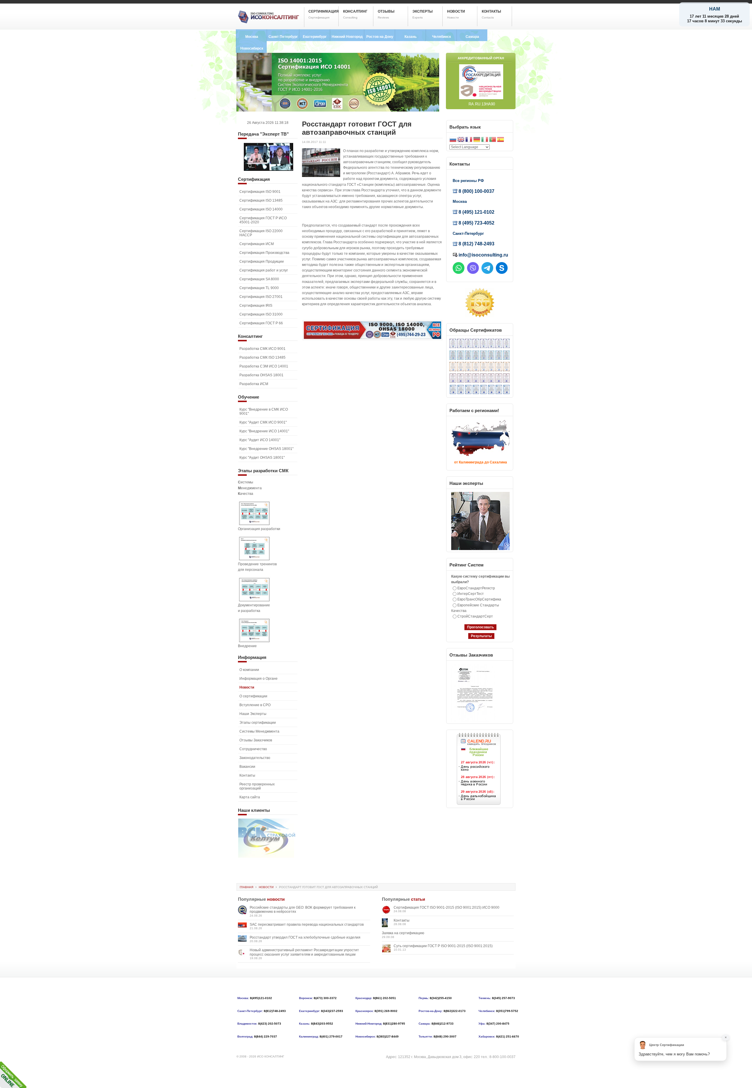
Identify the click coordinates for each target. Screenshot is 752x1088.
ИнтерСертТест (470, 594)
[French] (468, 140)
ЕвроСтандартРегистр (476, 588)
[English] (460, 140)
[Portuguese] (492, 140)
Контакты (401, 920)
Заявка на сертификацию (403, 933)
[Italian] (484, 140)
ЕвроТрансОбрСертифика (479, 599)
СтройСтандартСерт (475, 616)
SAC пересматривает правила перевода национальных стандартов (307, 924)
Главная (246, 887)
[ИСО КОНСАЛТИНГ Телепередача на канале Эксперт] (268, 170)
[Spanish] (500, 140)
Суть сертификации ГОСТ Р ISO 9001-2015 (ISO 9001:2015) (443, 946)
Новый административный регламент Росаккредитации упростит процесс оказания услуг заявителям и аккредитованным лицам (304, 952)
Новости (266, 887)
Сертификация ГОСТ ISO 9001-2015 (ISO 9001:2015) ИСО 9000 (446, 907)
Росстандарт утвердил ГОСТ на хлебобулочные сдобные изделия (305, 937)
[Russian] (452, 140)
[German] (476, 140)
